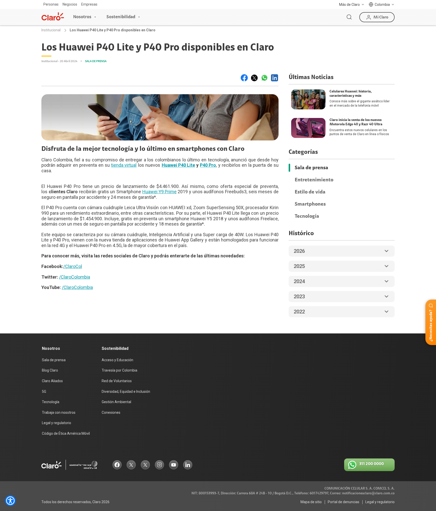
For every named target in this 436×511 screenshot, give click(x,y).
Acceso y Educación (117, 360)
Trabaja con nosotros (58, 412)
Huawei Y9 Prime (159, 191)
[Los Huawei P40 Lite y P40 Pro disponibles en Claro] (244, 78)
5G (44, 392)
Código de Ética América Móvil (66, 433)
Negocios (70, 4)
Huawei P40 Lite (178, 165)
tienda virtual (124, 165)
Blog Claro (50, 370)
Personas (51, 4)
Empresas (89, 4)
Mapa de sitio (311, 502)
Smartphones (310, 204)
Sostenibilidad (120, 17)
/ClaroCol (72, 266)
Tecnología (307, 216)
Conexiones (111, 412)
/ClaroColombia (74, 277)
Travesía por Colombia (119, 370)
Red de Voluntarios (117, 381)
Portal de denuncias (343, 502)
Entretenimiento (314, 179)
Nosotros (82, 17)
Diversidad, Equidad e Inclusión (126, 392)
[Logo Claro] (52, 16)
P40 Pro (208, 165)
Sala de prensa (311, 167)
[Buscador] (349, 17)
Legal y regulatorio (56, 423)
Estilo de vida (310, 191)
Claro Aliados (52, 381)
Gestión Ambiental (116, 402)
